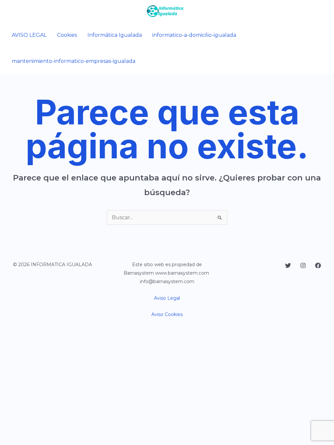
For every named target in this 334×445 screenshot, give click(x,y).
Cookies (67, 35)
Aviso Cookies (167, 314)
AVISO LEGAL (29, 35)
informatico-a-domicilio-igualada (194, 35)
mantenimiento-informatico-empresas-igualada (73, 61)
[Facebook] (318, 265)
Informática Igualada (114, 35)
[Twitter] (288, 265)
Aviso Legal (167, 298)
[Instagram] (303, 265)
